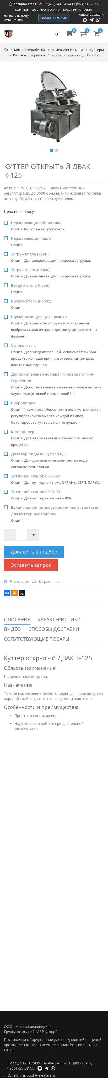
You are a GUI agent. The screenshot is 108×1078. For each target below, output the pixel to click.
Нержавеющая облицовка (38, 225)
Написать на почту (16, 15)
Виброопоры (56, 412)
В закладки (19, 581)
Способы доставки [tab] (54, 629)
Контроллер (52, 438)
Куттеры (96, 49)
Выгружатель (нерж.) (31, 304)
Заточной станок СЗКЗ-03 (41, 494)
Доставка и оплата (46, 9)
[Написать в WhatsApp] (98, 19)
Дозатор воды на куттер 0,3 (49, 460)
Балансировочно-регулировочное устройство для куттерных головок (55, 514)
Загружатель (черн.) (51, 257)
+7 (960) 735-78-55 (85, 4)
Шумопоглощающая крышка (54, 326)
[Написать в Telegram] (91, 19)
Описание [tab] (17, 619)
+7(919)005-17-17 (76, 1062)
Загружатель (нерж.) (51, 272)
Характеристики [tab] (59, 619)
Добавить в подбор (33, 552)
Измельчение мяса (67, 49)
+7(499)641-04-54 (43, 1062)
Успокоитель (54, 355)
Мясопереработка (29, 49)
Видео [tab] (12, 629)
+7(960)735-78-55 (19, 1068)
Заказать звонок (54, 18)
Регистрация (82, 9)
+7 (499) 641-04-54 (57, 4)
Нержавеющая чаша (31, 241)
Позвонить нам (13, 19)
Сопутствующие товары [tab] (36, 639)
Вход (66, 9)
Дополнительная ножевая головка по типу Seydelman (56, 384)
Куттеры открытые (29, 55)
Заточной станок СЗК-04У (55, 479)
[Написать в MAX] (85, 19)
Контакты (22, 9)
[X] (22, 593)
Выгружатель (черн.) (30, 288)
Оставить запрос (30, 565)
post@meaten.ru (25, 4)
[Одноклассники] (14, 593)
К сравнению (50, 581)
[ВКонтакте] (7, 593)
